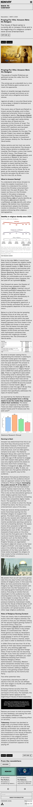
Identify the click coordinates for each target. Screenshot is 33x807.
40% (20, 466)
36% (6, 456)
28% (11, 200)
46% (22, 385)
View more (5, 764)
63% (14, 198)
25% (21, 367)
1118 (11, 544)
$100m (27, 133)
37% (17, 468)
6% (15, 202)
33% (2, 373)
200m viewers (16, 155)
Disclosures (28, 801)
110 (19, 649)
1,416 (20, 647)
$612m (14, 288)
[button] (8, 789)
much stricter (6, 636)
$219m (23, 280)
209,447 (15, 626)
